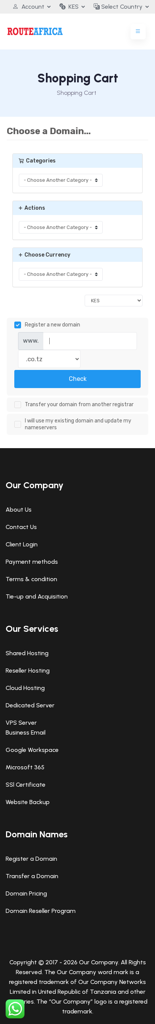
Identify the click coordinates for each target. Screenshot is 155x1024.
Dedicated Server (30, 705)
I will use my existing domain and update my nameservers (78, 424)
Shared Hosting (27, 653)
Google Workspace (32, 749)
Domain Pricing (26, 893)
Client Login (22, 544)
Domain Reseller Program (41, 910)
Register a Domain (31, 858)
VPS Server (21, 722)
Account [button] (32, 6)
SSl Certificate (26, 784)
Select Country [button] (121, 6)
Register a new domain (52, 325)
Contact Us (21, 527)
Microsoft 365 (25, 767)
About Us (19, 509)
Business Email (26, 732)
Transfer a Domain (32, 876)
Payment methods (32, 561)
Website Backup (28, 802)
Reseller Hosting (28, 670)
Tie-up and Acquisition (37, 596)
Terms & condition (31, 579)
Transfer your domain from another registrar (79, 404)
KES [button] (73, 6)
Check (78, 378)
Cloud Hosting (25, 687)
